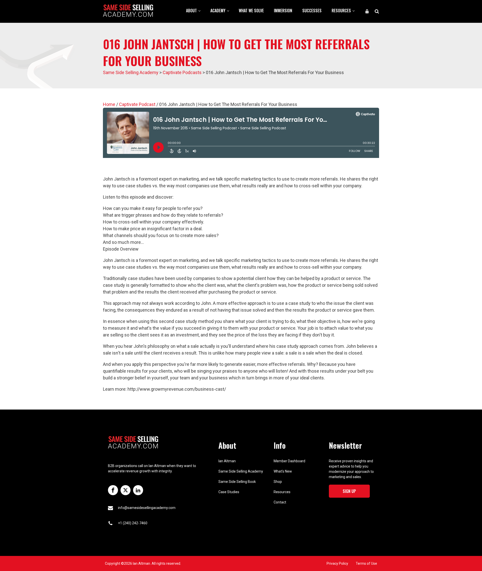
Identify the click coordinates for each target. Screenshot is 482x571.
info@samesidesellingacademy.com (146, 508)
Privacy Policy (337, 563)
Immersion (283, 11)
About (191, 11)
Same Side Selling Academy (240, 471)
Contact (280, 502)
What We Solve (251, 11)
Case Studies (228, 492)
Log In (367, 11)
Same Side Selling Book (237, 482)
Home (109, 104)
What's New (283, 471)
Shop (278, 482)
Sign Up (349, 491)
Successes (312, 11)
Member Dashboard (289, 461)
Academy (217, 11)
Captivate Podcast (137, 104)
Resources (341, 11)
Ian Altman (227, 461)
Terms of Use (366, 563)
